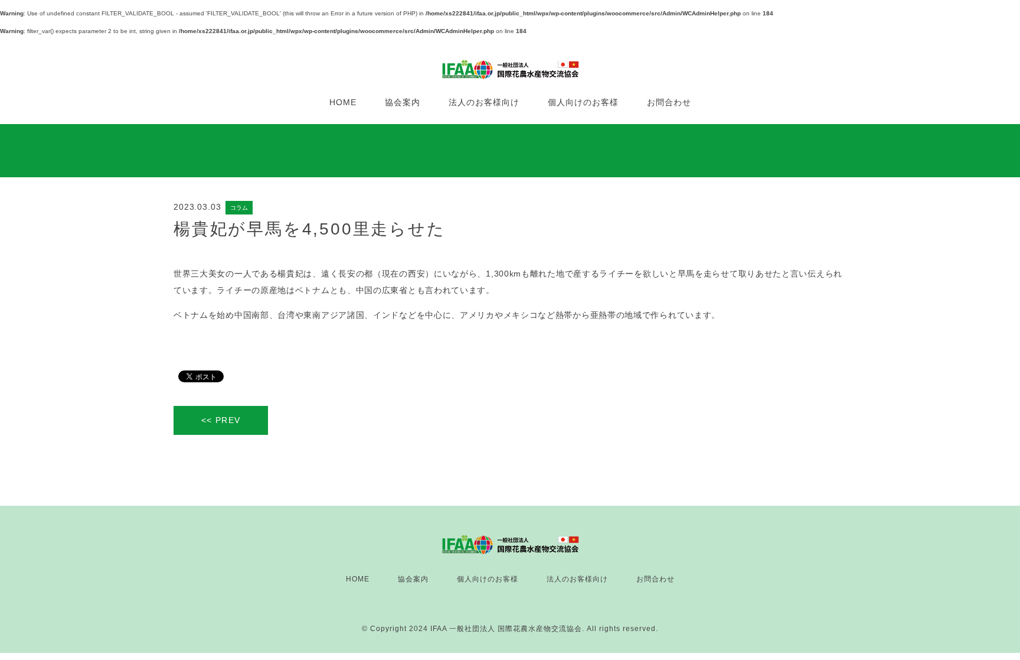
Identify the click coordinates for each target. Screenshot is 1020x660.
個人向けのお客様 (583, 102)
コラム (239, 207)
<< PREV (221, 420)
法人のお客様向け (484, 102)
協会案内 (402, 102)
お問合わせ (669, 102)
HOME (343, 102)
